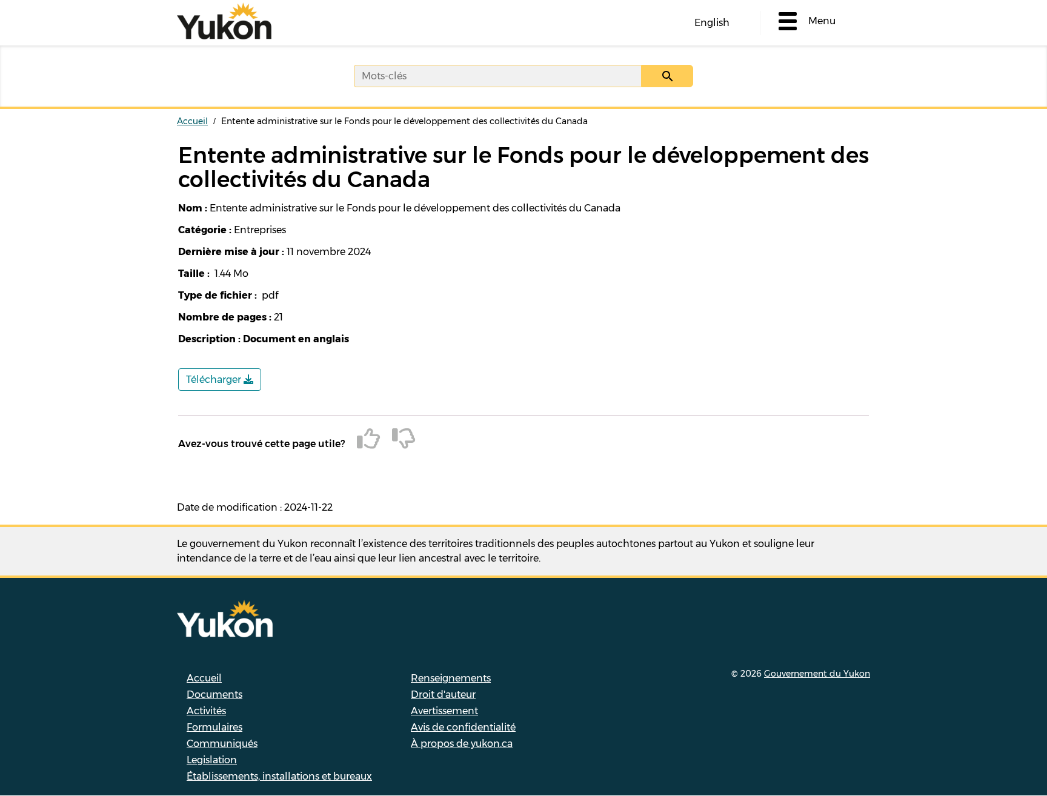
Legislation (212, 760)
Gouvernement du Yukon (817, 673)
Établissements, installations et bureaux (279, 776)
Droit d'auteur (443, 694)
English (712, 22)
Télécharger (215, 379)
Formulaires (214, 727)
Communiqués (222, 743)
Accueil (192, 121)
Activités (206, 711)
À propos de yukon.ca (462, 743)
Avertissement (444, 711)
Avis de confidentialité (463, 727)
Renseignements (451, 678)
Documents (214, 694)
